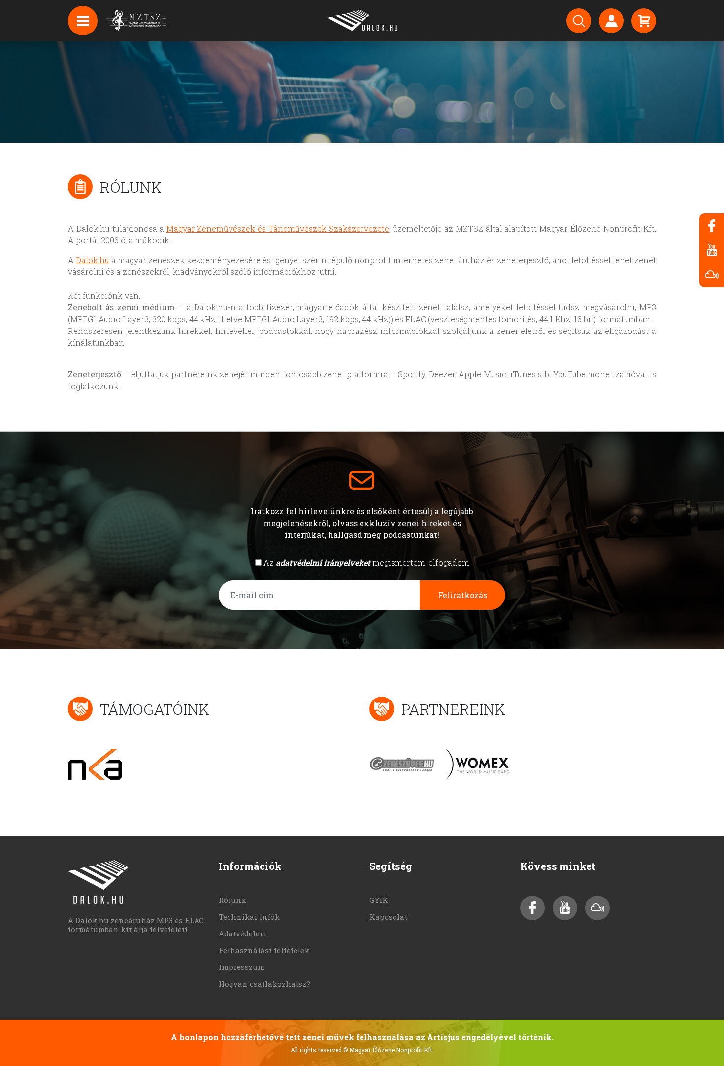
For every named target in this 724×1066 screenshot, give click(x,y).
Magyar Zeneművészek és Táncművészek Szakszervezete (278, 228)
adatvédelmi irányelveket (323, 562)
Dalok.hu (92, 260)
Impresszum (241, 967)
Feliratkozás (462, 595)
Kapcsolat (388, 917)
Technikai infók (249, 917)
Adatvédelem (242, 933)
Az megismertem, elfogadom (366, 562)
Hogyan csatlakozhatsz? (264, 984)
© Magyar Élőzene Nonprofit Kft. (388, 1050)
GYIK (378, 900)
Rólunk (232, 900)
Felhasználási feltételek (264, 950)
